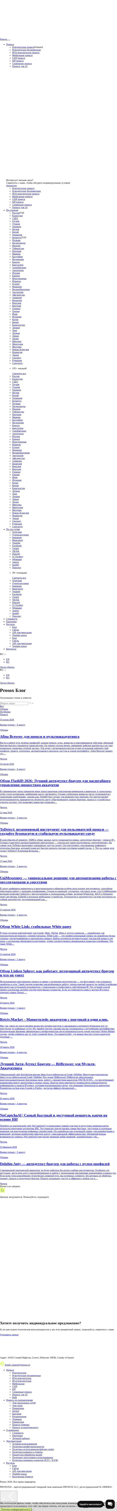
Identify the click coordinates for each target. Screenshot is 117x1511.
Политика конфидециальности (28, 1446)
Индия (15, 229)
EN (7, 659)
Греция (16, 311)
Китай (15, 232)
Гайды (15, 630)
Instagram (17, 537)
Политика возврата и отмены (27, 1452)
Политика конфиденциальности (15, 1509)
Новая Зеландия (20, 349)
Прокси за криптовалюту (25, 1427)
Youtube (16, 543)
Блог (14, 627)
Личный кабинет (21, 1438)
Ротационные (19, 1416)
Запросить (11, 185)
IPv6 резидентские (21, 1378)
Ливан (15, 336)
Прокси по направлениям (19, 1400)
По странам (12, 210)
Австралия (17, 292)
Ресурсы (10, 624)
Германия (17, 234)
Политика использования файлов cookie (33, 1449)
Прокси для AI (19, 66)
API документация (22, 632)
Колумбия (17, 256)
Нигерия (16, 251)
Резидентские (19, 1372)
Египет (16, 284)
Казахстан (17, 215)
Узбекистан (18, 248)
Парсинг (16, 567)
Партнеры (11, 621)
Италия (16, 273)
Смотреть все (19, 373)
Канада (16, 262)
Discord (16, 554)
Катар (15, 319)
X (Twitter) (17, 556)
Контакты (11, 649)
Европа (16, 275)
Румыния (17, 360)
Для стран (17, 1405)
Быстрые (16, 1413)
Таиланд (16, 357)
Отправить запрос (9, 1334)
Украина (16, 226)
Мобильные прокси (22, 55)
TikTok (15, 551)
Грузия (15, 221)
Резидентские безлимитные (26, 50)
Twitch (15, 548)
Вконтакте (17, 540)
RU (8, 662)
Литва (15, 338)
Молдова (16, 347)
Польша (16, 240)
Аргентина (18, 270)
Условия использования (24, 1444)
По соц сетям (13, 529)
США (15, 218)
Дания (15, 355)
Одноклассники (20, 534)
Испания (16, 316)
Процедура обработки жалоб (27, 1454)
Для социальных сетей (24, 1403)
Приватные (18, 1408)
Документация (13, 1441)
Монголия (17, 344)
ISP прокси (18, 61)
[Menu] (9, 40)
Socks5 (15, 1411)
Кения (15, 322)
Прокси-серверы (20, 1424)
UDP (14, 1386)
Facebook (17, 545)
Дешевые (17, 1419)
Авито (15, 562)
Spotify (15, 565)
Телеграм (17, 532)
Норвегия (17, 352)
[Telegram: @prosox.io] (2, 1365)
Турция (16, 224)
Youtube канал (19, 635)
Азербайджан (19, 267)
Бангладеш (17, 265)
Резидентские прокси (23, 47)
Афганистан (18, 295)
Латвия (16, 327)
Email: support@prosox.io (17, 1365)
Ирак (15, 314)
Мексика (16, 341)
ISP (14, 1389)
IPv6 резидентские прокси (25, 52)
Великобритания (21, 289)
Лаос (14, 330)
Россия (15, 213)
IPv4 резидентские (21, 1381)
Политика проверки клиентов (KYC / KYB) (35, 1460)
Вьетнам (16, 306)
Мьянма (16, 254)
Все (2, 706)
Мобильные (18, 1383)
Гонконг (16, 308)
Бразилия (17, 300)
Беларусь (16, 237)
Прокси (10, 44)
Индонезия (18, 259)
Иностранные (19, 278)
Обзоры (4, 709)
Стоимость (11, 619)
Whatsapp (17, 559)
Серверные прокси (22, 63)
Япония (16, 245)
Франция (17, 286)
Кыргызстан (18, 325)
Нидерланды (18, 243)
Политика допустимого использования (32, 1457)
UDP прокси (18, 58)
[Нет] (33, 1510)
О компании (12, 1430)
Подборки (5, 711)
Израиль (16, 281)
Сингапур (17, 363)
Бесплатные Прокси (22, 1476)
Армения (17, 297)
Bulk (14, 1397)
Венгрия (16, 303)
